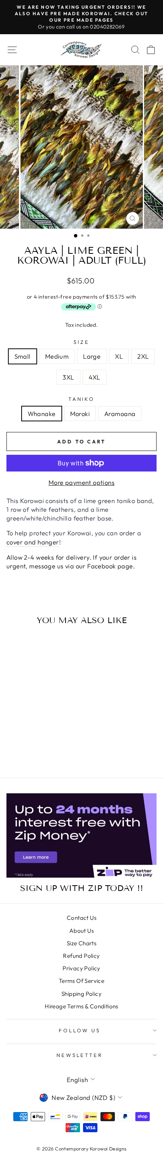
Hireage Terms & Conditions (81, 1006)
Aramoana (119, 414)
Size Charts (82, 943)
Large (91, 356)
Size (81, 342)
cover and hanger (32, 542)
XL (119, 356)
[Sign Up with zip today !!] (81, 835)
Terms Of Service (82, 980)
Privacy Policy (81, 968)
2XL (143, 356)
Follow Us (80, 1030)
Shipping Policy (81, 993)
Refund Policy (81, 955)
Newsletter (79, 1055)
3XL (68, 377)
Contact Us (81, 917)
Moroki (80, 414)
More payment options (81, 482)
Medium (57, 356)
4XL (94, 377)
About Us (81, 930)
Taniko (81, 399)
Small (22, 356)
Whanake (42, 414)
